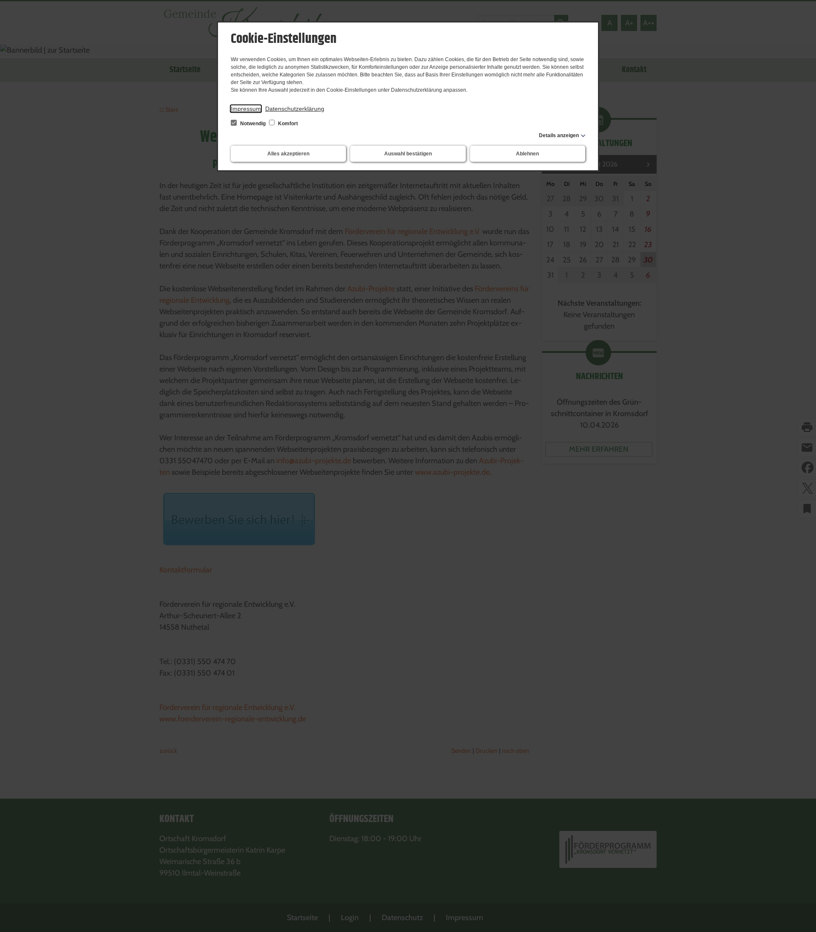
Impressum (246, 108)
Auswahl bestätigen (408, 154)
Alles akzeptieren (288, 154)
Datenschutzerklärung (294, 108)
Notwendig (253, 124)
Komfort (287, 124)
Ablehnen (527, 154)
